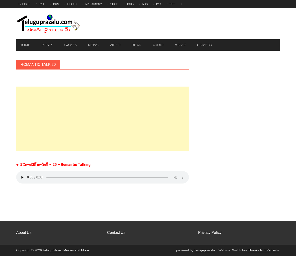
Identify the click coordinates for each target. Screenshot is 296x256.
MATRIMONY (93, 4)
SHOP (114, 4)
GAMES (70, 45)
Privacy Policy (210, 233)
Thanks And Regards (263, 250)
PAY (158, 4)
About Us (23, 233)
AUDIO (157, 45)
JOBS (130, 4)
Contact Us (116, 233)
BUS (56, 4)
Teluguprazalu (204, 250)
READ (136, 45)
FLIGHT (72, 4)
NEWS (93, 45)
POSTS (47, 45)
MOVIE (180, 45)
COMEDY (205, 45)
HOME (25, 45)
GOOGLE (24, 4)
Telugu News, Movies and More (66, 250)
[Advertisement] (102, 119)
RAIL (42, 4)
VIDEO (115, 45)
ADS (145, 4)
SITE (173, 4)
